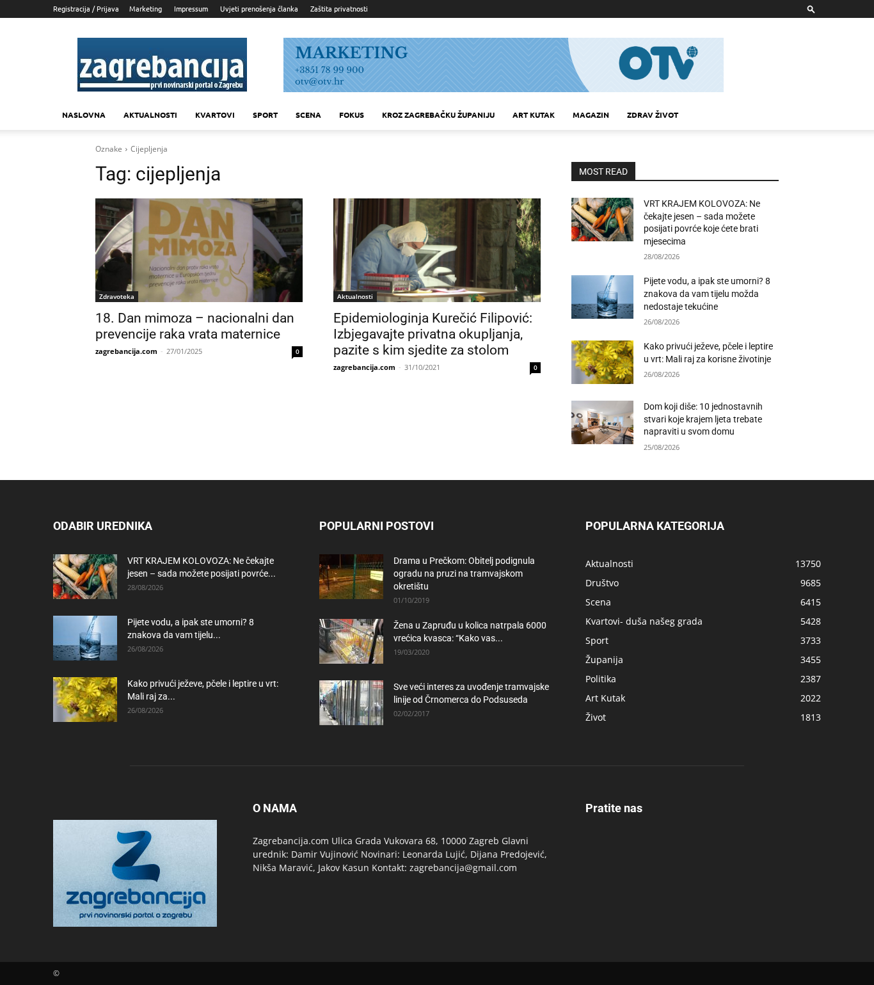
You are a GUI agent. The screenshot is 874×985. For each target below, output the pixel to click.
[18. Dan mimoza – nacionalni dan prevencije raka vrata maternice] (199, 250)
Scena (308, 114)
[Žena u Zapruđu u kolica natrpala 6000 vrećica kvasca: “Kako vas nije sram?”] (351, 641)
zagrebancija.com (126, 351)
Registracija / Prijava (86, 8)
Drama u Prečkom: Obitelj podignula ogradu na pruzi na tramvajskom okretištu (464, 573)
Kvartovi (215, 114)
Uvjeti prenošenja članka (259, 8)
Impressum (191, 8)
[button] (811, 8)
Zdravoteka (116, 296)
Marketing (145, 8)
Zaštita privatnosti (339, 8)
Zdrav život (652, 114)
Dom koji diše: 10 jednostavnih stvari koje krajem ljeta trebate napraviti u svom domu (703, 418)
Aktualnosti (150, 114)
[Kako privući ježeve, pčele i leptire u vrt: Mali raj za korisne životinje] (602, 362)
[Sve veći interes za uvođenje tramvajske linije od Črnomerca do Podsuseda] (351, 702)
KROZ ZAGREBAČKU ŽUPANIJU (438, 114)
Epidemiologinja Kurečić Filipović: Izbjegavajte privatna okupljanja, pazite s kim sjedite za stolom (432, 334)
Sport (265, 114)
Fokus (351, 114)
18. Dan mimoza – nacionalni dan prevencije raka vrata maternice (194, 326)
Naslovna (84, 114)
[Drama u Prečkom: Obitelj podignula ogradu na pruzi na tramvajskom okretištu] (351, 576)
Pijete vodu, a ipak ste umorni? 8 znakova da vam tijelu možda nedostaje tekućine (707, 293)
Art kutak (533, 114)
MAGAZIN (591, 114)
